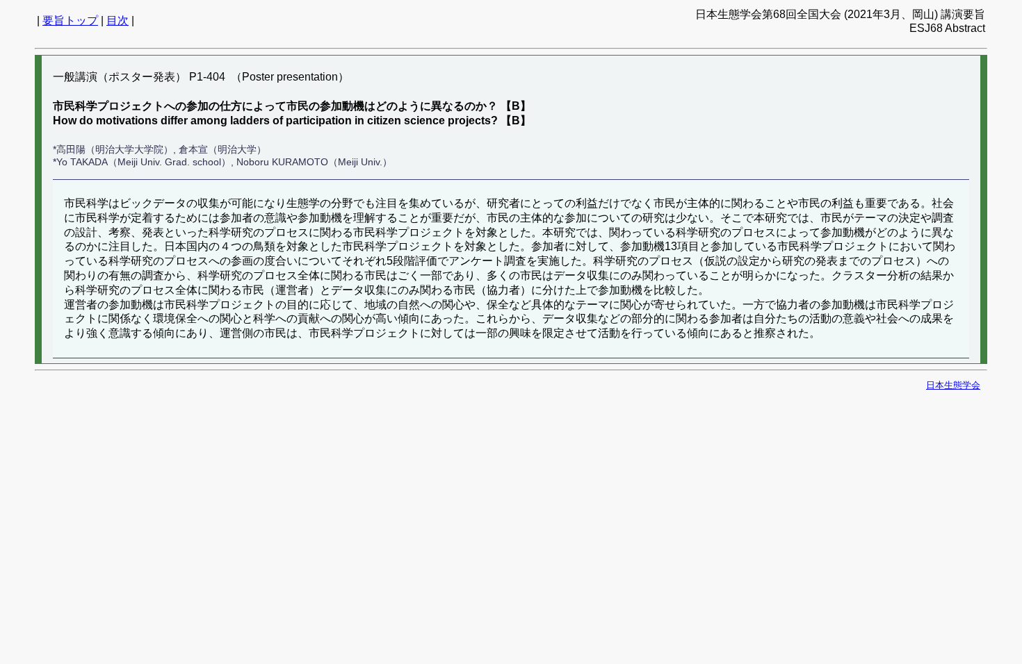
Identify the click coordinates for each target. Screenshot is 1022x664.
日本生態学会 (953, 385)
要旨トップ (70, 20)
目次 (117, 20)
